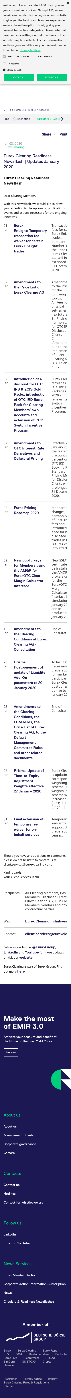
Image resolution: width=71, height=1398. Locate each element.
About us (10, 1126)
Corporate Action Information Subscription (35, 1284)
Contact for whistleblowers (23, 1202)
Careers (9, 1153)
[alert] (35, 42)
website (26, 957)
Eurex (8, 1350)
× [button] (67, 3)
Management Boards (18, 1135)
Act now (11, 1052)
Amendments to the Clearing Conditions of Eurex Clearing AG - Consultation (30, 639)
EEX (7, 1354)
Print (63, 134)
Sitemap (9, 1386)
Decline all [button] (51, 77)
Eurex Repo (50, 1350)
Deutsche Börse (39, 1354)
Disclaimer (11, 1379)
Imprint (53, 1379)
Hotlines (9, 1193)
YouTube (32, 952)
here (21, 971)
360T (19, 1354)
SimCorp (10, 1361)
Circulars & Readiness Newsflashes (32, 109)
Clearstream (31, 1358)
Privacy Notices (30, 50)
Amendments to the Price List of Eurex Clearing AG (29, 287)
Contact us (11, 1185)
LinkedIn (11, 952)
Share (47, 134)
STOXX (50, 1358)
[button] (4, 56)
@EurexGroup (43, 947)
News (8, 1293)
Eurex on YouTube (16, 1243)
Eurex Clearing (27, 1350)
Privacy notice (32, 1379)
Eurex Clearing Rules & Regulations (26, 1382)
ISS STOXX (29, 1361)
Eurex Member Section (20, 1275)
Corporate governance (20, 1144)
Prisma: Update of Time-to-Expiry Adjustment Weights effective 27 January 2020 (29, 781)
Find (11, 109)
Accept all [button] (19, 77)
